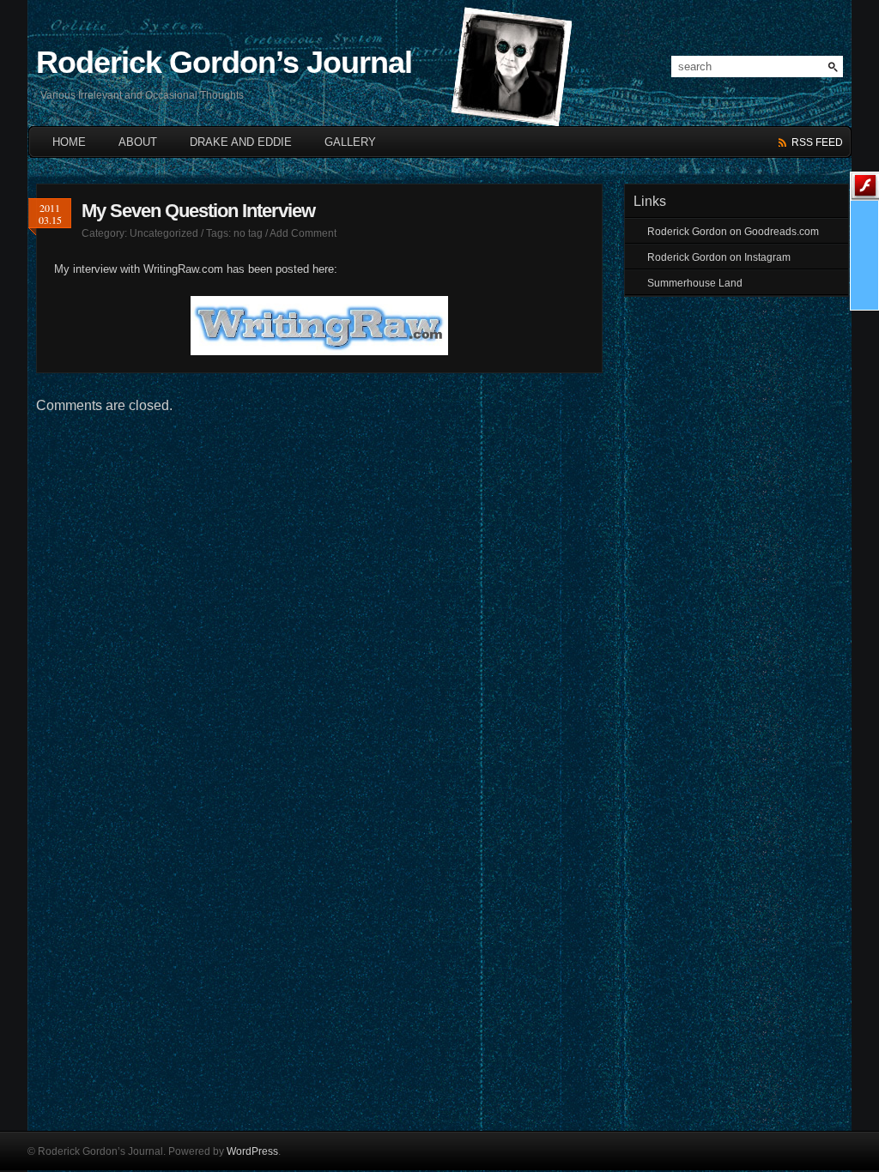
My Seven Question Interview (198, 210)
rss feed (817, 142)
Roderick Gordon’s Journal (224, 62)
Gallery (350, 142)
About (137, 142)
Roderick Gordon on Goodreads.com (733, 232)
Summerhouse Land (695, 283)
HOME (69, 142)
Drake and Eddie (241, 142)
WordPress (252, 1151)
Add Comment (303, 233)
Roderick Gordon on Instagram (719, 257)
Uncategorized (164, 233)
